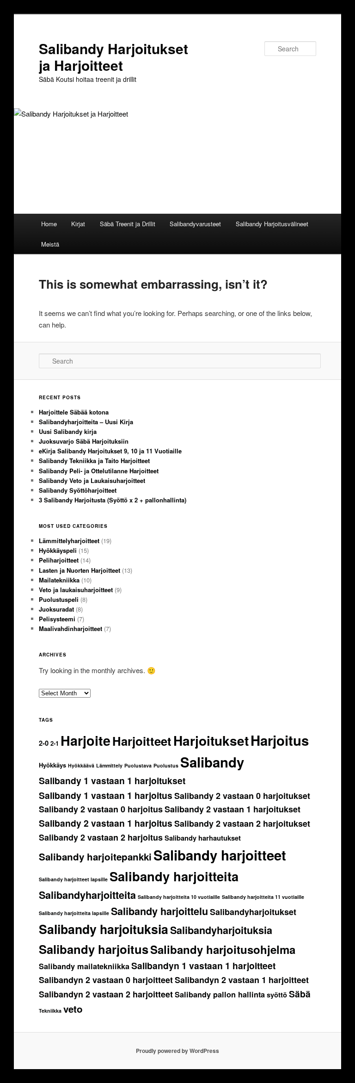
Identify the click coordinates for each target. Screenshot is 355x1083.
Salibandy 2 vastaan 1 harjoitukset (232, 809)
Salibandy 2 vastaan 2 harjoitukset (242, 823)
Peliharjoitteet (59, 560)
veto (73, 1008)
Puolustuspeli (59, 599)
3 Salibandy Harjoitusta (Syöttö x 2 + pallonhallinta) (112, 499)
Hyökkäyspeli (58, 550)
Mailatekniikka (59, 580)
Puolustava (138, 765)
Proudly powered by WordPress (177, 1050)
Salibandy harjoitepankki (95, 856)
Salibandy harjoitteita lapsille (74, 913)
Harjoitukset (211, 740)
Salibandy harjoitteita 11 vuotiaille (263, 896)
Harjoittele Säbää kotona (74, 412)
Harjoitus (280, 740)
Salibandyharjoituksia (221, 930)
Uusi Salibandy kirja (68, 431)
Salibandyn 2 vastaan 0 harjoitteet (106, 980)
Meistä (50, 244)
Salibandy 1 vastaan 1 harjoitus (105, 795)
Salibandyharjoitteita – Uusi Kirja (86, 421)
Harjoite (85, 740)
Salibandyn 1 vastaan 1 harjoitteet (203, 965)
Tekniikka (50, 1010)
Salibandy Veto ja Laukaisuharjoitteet (92, 480)
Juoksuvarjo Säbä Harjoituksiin (84, 441)
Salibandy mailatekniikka (84, 966)
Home (49, 223)
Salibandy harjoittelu (159, 911)
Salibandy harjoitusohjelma (222, 949)
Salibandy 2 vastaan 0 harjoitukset (242, 796)
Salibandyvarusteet (195, 223)
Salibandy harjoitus (93, 949)
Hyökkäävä (81, 765)
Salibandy (212, 762)
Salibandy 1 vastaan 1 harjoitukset (112, 780)
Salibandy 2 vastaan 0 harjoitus (101, 809)
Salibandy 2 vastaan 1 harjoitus (105, 823)
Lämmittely (109, 765)
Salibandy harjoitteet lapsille (73, 879)
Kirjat (78, 223)
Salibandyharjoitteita (87, 895)
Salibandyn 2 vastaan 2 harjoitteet (106, 994)
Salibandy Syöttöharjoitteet (77, 490)
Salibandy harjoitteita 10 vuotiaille (179, 896)
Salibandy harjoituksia (103, 929)
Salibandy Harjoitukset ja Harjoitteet (113, 56)
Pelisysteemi (57, 618)
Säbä (300, 993)
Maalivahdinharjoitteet (70, 628)
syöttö (277, 995)
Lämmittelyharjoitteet (69, 540)
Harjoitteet (141, 740)
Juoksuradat (56, 609)
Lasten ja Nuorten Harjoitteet (79, 570)
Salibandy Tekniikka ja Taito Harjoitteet (94, 460)
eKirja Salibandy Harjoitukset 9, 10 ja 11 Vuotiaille (110, 450)
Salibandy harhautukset (203, 838)
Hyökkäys (52, 765)
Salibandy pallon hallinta (220, 994)
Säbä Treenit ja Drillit (127, 223)
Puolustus (165, 765)
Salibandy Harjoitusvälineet (272, 223)
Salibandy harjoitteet (219, 855)
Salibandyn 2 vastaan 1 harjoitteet (242, 980)
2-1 (54, 743)
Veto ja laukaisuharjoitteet (76, 589)
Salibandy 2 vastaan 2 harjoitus (101, 837)
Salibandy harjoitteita (174, 876)
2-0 (44, 743)
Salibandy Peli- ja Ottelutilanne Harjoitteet (99, 470)
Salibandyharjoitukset (253, 912)
